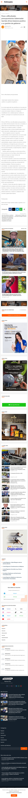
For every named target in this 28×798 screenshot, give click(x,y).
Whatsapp (20, 209)
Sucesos (3, 635)
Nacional (3, 630)
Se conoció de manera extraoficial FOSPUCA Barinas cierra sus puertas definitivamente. (17, 481)
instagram (9, 612)
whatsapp (15, 596)
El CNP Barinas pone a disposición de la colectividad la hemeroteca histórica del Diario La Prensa (14, 273)
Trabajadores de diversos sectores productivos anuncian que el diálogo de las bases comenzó (17, 718)
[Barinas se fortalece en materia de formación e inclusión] (6, 512)
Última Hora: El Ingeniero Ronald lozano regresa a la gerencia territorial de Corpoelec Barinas (18, 518)
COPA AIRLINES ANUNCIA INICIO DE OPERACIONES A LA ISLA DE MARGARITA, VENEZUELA (14, 768)
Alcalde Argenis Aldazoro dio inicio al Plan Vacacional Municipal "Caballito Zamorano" (12, 295)
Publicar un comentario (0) (14, 315)
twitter (21, 608)
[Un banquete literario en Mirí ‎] (6, 475)
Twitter (13, 209)
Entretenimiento (5, 637)
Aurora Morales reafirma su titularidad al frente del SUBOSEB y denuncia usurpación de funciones (12, 779)
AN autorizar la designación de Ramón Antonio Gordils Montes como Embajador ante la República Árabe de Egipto (18, 468)
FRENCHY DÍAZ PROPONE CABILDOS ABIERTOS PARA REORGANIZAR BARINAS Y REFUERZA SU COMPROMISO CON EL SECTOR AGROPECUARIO (13, 250)
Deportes (3, 639)
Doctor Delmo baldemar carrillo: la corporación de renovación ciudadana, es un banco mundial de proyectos (17, 506)
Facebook (10, 209)
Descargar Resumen (14, 404)
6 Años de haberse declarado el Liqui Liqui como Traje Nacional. (18, 499)
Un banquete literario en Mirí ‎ (16, 473)
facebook (9, 608)
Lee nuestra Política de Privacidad (14, 792)
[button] (26, 2)
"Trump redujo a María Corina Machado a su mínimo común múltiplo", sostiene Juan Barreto (12, 773)
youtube (8, 619)
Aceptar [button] (14, 795)
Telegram (17, 209)
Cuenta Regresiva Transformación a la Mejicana (13, 566)
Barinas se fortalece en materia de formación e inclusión (17, 511)
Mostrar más (23, 228)
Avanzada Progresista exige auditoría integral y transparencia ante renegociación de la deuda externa (18, 493)
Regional (7, 13)
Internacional (4, 633)
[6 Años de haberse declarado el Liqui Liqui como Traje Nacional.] (6, 500)
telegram (15, 593)
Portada (3, 13)
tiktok (21, 612)
